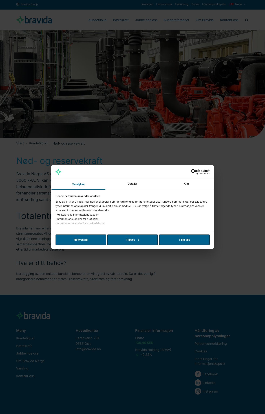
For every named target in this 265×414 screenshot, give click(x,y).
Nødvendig (81, 239)
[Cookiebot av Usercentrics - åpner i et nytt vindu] (194, 171)
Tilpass (130, 239)
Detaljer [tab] (133, 183)
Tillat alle (184, 239)
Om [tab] (186, 183)
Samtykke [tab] (78, 184)
